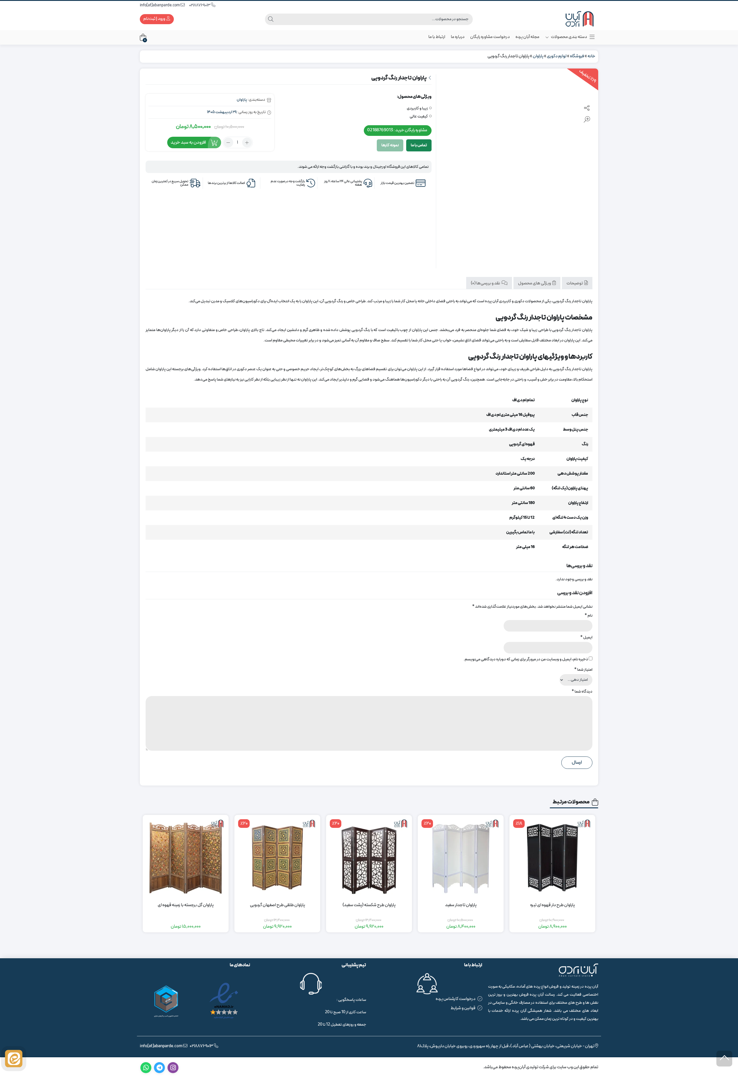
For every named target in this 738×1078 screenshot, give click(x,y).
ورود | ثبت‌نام (154, 19)
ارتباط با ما (436, 37)
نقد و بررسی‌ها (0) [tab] (486, 283)
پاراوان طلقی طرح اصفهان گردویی (277, 905)
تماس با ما (419, 145)
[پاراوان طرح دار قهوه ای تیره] (552, 858)
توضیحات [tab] (574, 283)
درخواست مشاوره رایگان (490, 37)
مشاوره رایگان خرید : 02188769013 (397, 130)
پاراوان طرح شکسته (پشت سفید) (369, 905)
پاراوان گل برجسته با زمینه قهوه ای (186, 905)
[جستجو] (270, 19)
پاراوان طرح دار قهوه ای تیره (552, 905)
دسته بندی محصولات (568, 37)
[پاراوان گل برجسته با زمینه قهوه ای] (186, 858)
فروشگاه (577, 56)
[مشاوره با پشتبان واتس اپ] (14, 1058)
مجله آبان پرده (527, 37)
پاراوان (538, 56)
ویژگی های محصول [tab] (534, 283)
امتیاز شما (583, 670)
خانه (591, 56)
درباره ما (457, 37)
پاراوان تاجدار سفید (461, 905)
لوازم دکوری (556, 56)
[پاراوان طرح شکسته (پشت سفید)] (369, 858)
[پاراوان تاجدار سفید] (461, 858)
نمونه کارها (390, 145)
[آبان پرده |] (575, 19)
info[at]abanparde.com (160, 5)
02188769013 (200, 5)
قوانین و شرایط (463, 1008)
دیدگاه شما (582, 692)
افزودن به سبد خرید (188, 142)
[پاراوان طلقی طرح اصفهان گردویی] (277, 858)
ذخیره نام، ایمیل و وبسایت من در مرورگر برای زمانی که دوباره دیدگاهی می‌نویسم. (526, 659)
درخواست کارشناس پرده (455, 999)
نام (588, 616)
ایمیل (586, 637)
